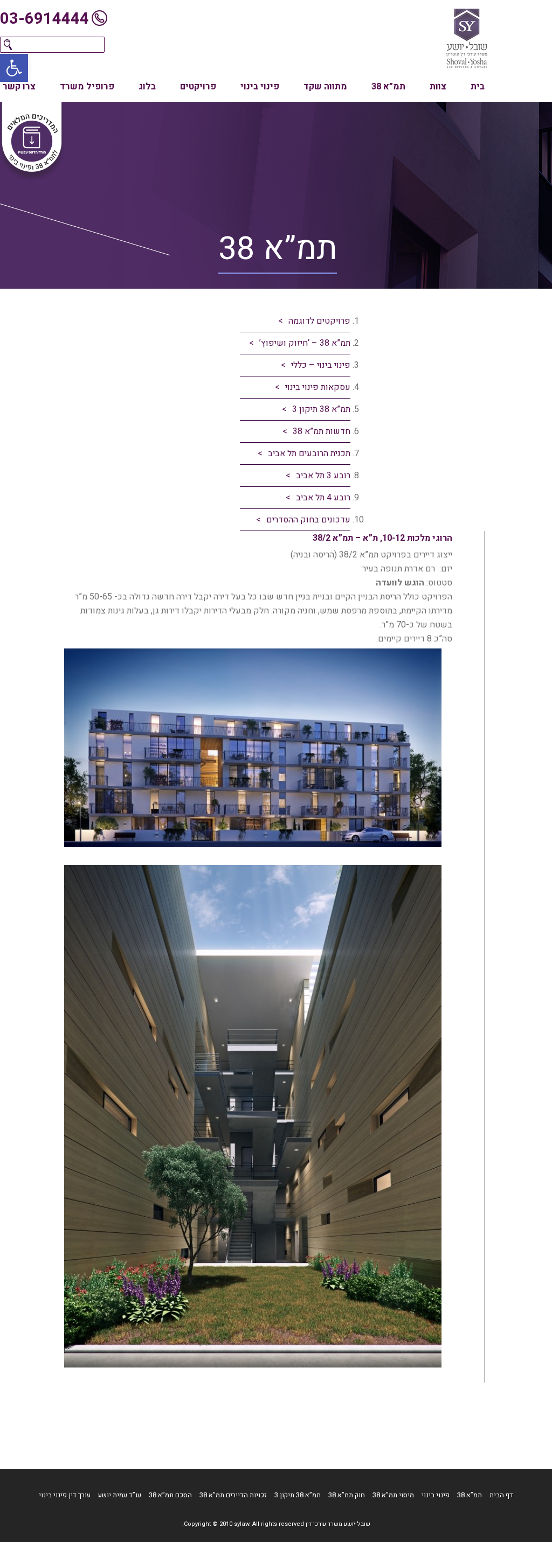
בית (478, 86)
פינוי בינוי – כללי (320, 365)
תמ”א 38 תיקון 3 (321, 409)
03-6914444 (44, 19)
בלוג (147, 86)
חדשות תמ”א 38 (321, 431)
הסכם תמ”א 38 (170, 1495)
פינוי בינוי (259, 86)
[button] (14, 68)
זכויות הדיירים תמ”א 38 (233, 1495)
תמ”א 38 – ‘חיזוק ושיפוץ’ (304, 343)
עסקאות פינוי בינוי (317, 387)
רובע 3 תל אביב (323, 475)
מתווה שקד (325, 86)
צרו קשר (19, 86)
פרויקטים (198, 86)
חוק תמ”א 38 (346, 1495)
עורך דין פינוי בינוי (65, 1495)
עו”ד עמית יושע (119, 1495)
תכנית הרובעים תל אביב (309, 453)
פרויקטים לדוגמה (319, 321)
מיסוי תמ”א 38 (393, 1495)
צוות (438, 86)
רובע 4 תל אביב (323, 497)
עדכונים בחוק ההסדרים (308, 519)
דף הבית (501, 1495)
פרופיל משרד (87, 86)
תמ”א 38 (388, 86)
